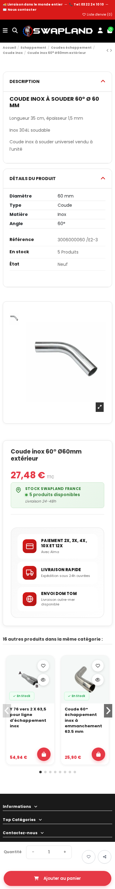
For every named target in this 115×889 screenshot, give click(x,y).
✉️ (19, 9)
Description (25, 81)
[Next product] (111, 50)
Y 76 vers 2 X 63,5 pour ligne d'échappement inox (28, 717)
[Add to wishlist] (88, 857)
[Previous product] (108, 50)
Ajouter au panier (62, 878)
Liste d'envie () (99, 14)
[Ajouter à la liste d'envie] (43, 666)
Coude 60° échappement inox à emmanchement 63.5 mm (83, 720)
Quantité (12, 851)
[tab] (57, 81)
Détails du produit (33, 178)
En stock (19, 251)
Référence (22, 239)
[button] (40, 772)
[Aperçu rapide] (43, 680)
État (14, 264)
